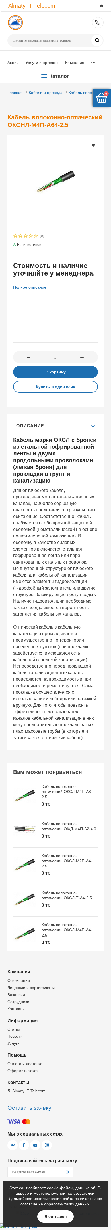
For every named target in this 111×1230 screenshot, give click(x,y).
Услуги (13, 1043)
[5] (36, 236)
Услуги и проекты (42, 62)
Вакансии (16, 994)
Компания (74, 62)
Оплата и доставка (24, 1063)
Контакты (15, 1009)
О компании (18, 980)
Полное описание (29, 287)
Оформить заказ (22, 1070)
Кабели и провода (46, 92)
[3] (25, 236)
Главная (15, 92)
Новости (15, 1036)
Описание (30, 425)
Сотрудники (18, 1001)
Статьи (13, 1029)
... (93, 61)
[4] (31, 236)
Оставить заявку (29, 1108)
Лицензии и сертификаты (31, 987)
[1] (15, 236)
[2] (20, 236)
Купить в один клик (55, 386)
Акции (13, 62)
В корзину (56, 372)
